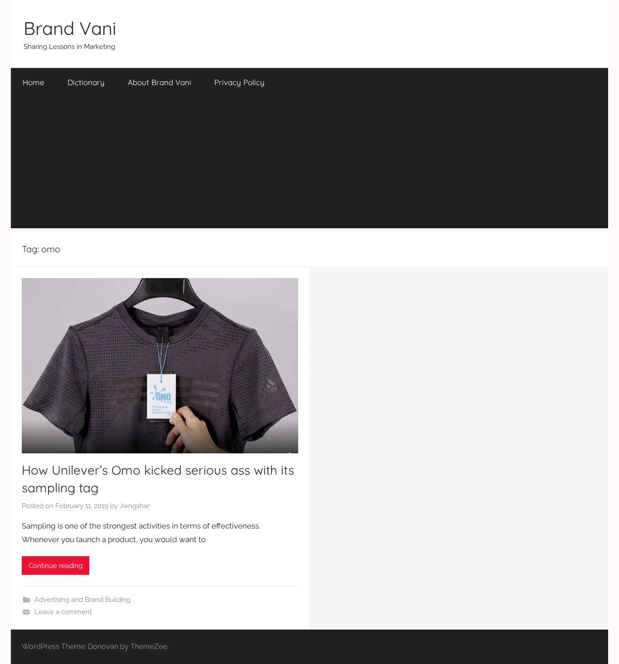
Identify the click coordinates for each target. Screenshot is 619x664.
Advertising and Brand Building (82, 600)
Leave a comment (63, 612)
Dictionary (86, 82)
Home (33, 82)
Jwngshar (135, 506)
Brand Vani (70, 28)
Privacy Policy (239, 82)
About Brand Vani (159, 82)
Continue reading (55, 566)
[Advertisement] (309, 164)
